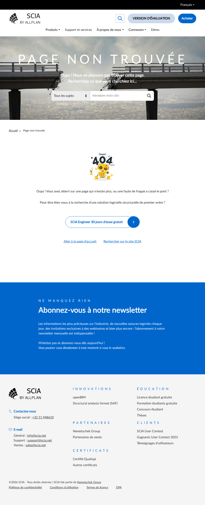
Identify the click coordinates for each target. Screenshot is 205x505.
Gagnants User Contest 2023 (157, 437)
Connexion (136, 29)
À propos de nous (109, 29)
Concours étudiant (150, 409)
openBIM (79, 397)
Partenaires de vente (87, 437)
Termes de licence (97, 487)
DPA (119, 487)
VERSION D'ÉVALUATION (151, 18)
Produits (52, 29)
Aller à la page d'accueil (80, 241)
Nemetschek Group (86, 431)
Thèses (142, 415)
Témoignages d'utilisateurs (155, 443)
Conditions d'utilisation (64, 487)
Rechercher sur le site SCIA (122, 241)
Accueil (13, 130)
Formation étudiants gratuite (157, 403)
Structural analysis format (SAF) (95, 403)
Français (186, 4)
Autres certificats (85, 465)
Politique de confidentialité (25, 487)
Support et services (78, 29)
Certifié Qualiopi (84, 459)
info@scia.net (36, 435)
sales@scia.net (36, 445)
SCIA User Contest (150, 431)
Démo (155, 29)
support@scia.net (39, 440)
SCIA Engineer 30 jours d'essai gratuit (96, 222)
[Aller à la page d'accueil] (25, 393)
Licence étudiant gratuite (154, 397)
